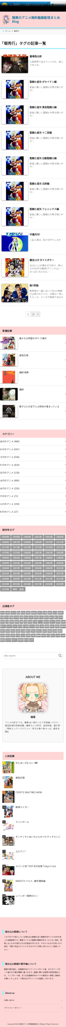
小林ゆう (15, 626)
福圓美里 (38, 635)
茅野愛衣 (36, 617)
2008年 (5, 578)
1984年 (5, 557)
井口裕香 (23, 631)
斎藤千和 (28, 631)
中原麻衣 (43, 635)
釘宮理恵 (44, 612)
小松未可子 (8, 640)
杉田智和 (28, 612)
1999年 (38, 568)
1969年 (38, 542)
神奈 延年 (18, 589)
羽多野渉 (28, 635)
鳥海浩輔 (58, 622)
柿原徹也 (18, 631)
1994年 (49, 563)
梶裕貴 (2, 617)
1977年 (60, 547)
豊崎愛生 (17, 622)
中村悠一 (39, 612)
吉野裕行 (2, 640)
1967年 (16, 542)
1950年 (5, 536)
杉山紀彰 (63, 635)
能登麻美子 (34, 612)
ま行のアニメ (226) (9, 488)
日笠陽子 (50, 612)
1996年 (5, 568)
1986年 (27, 557)
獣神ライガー (22, 807)
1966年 (5, 542)
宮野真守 (46, 617)
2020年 (5, 589)
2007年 (60, 573)
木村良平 (13, 635)
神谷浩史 (26, 617)
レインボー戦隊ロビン (27, 895)
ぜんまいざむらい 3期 (26, 762)
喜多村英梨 (16, 617)
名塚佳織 (55, 631)
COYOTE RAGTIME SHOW (29, 792)
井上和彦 (35, 622)
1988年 (49, 557)
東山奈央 (44, 631)
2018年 (49, 584)
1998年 (27, 568)
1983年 (60, 552)
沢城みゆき (13, 612)
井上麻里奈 (26, 626)
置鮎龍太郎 (46, 622)
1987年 (38, 557)
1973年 (16, 547)
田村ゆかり (3, 626)
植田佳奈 (60, 631)
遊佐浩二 (52, 635)
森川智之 (41, 617)
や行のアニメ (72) (9, 496)
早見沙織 (60, 617)
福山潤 (18, 612)
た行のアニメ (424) (9, 464)
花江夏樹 (18, 635)
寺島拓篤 (2, 635)
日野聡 (37, 626)
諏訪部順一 (60, 612)
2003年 (16, 573)
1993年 (38, 563)
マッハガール (22, 821)
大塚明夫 (33, 635)
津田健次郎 (63, 626)
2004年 (27, 573)
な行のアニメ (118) (9, 472)
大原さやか (52, 622)
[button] (60, 656)
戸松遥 (7, 622)
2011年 (38, 578)
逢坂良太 (57, 626)
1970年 (49, 542)
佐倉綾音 (30, 622)
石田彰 (11, 617)
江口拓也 (58, 635)
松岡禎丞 (11, 622)
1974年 (27, 547)
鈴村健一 (52, 626)
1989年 (60, 557)
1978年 (5, 552)
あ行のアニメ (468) (9, 441)
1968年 (27, 542)
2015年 (16, 584)
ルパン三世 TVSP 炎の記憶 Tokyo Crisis (36, 866)
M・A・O (40, 622)
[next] (38, 314)
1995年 (60, 563)
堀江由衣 (23, 612)
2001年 (60, 568)
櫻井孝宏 (2, 612)
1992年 (27, 563)
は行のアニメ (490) (9, 480)
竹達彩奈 (33, 631)
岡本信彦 (2, 622)
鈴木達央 (26, 640)
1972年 (5, 547)
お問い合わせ (9, 1000)
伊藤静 (21, 617)
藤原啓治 (7, 635)
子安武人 (31, 617)
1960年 (27, 536)
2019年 (60, 584)
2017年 (38, 584)
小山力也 (23, 635)
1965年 (60, 536)
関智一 (56, 617)
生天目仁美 (39, 631)
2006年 (49, 573)
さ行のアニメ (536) (9, 457)
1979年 (16, 552)
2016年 (27, 584)
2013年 (60, 578)
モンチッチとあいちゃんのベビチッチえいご (38, 836)
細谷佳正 (51, 617)
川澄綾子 (63, 622)
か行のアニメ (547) (9, 449)
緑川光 (48, 635)
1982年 (49, 552)
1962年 (38, 536)
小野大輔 (6, 617)
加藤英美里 (21, 640)
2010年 (27, 578)
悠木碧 (25, 622)
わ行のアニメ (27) (9, 511)
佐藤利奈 (13, 631)
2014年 (5, 584)
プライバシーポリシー (13, 1007)
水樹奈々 (2, 631)
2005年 (38, 573)
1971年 (60, 542)
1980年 (27, 552)
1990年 (5, 563)
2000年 (49, 568)
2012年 (49, 578)
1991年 (16, 563)
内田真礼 (50, 631)
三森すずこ (14, 640)
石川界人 (31, 640)
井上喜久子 (9, 626)
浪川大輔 (55, 612)
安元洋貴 (20, 626)
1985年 (16, 557)
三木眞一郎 (32, 626)
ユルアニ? (20, 851)
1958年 (16, 536)
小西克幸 (42, 626)
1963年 (49, 536)
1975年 (38, 547)
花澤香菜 (7, 612)
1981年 (38, 552)
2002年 (5, 573)
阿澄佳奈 (7, 631)
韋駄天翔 (20, 777)
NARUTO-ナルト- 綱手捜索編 (30, 881)
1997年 (16, 568)
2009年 (16, 578)
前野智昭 (47, 626)
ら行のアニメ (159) (9, 504)
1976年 (49, 547)
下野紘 (21, 622)
